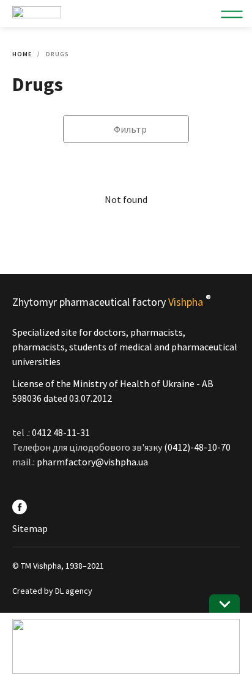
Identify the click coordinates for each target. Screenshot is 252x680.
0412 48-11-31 (61, 432)
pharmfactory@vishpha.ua (92, 462)
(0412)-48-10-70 (197, 447)
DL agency (73, 590)
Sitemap (30, 528)
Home (22, 54)
